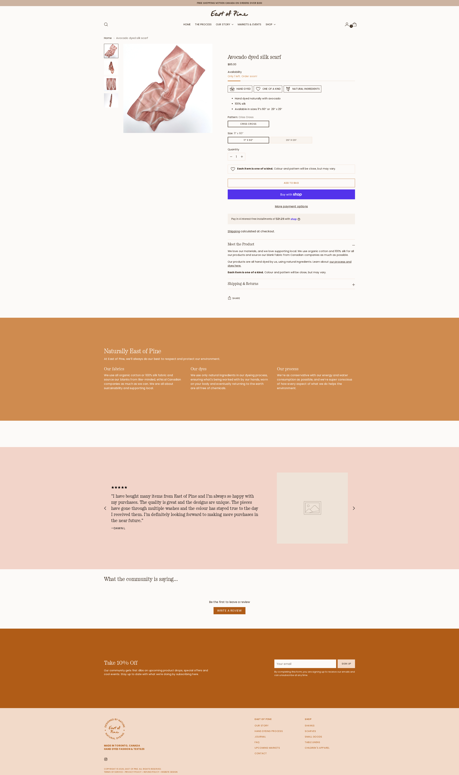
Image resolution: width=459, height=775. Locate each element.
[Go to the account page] (345, 24)
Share (236, 298)
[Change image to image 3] (111, 84)
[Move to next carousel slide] (352, 435)
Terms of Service (113, 772)
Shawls (310, 725)
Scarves (310, 731)
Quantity (233, 149)
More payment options (291, 206)
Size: (235, 133)
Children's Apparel (317, 747)
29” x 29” (291, 140)
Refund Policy (151, 772)
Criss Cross (248, 123)
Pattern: (241, 117)
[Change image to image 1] (111, 51)
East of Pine (131, 768)
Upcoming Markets (267, 747)
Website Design (169, 772)
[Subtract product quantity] (242, 156)
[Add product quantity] (231, 156)
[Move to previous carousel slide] (344, 435)
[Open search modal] (106, 24)
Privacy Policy (133, 772)
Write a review (229, 611)
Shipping (234, 231)
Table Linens (312, 742)
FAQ (257, 742)
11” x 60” (248, 140)
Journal (260, 736)
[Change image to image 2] (111, 67)
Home (108, 38)
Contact (261, 753)
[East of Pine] (229, 13)
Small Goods (313, 736)
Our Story (262, 725)
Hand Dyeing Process (269, 731)
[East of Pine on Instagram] (106, 759)
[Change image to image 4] (111, 100)
